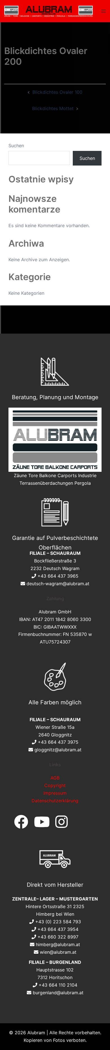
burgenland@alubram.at (58, 992)
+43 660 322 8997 (58, 937)
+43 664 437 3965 (58, 576)
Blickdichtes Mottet (53, 108)
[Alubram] (48, 11)
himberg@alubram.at (58, 944)
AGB (55, 778)
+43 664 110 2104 (58, 985)
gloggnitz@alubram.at (58, 749)
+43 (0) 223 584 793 (58, 921)
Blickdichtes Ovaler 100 (57, 92)
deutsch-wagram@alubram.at (58, 583)
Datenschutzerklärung (55, 800)
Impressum (55, 793)
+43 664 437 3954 (58, 929)
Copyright (55, 785)
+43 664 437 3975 (58, 742)
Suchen (16, 145)
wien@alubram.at (58, 952)
